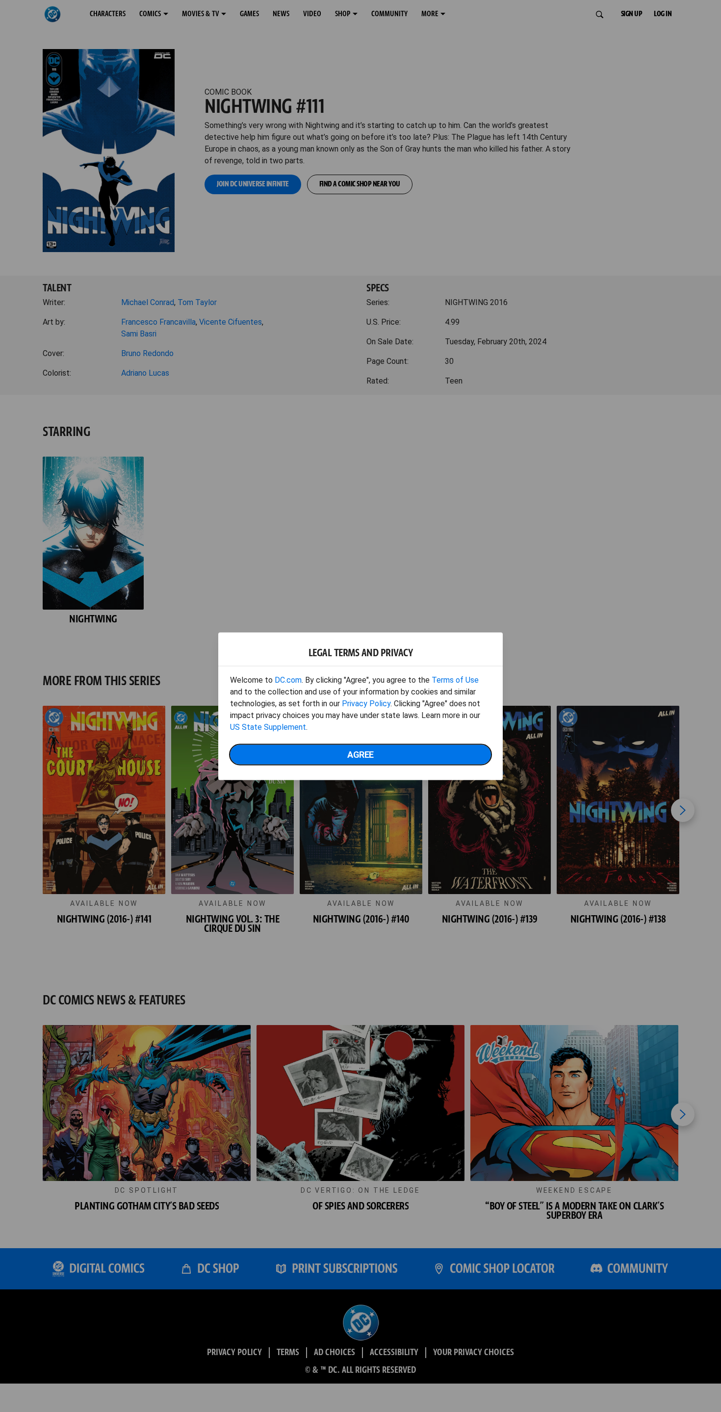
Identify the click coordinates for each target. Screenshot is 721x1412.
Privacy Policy (366, 703)
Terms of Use (455, 679)
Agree (360, 754)
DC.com (288, 679)
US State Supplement (268, 726)
